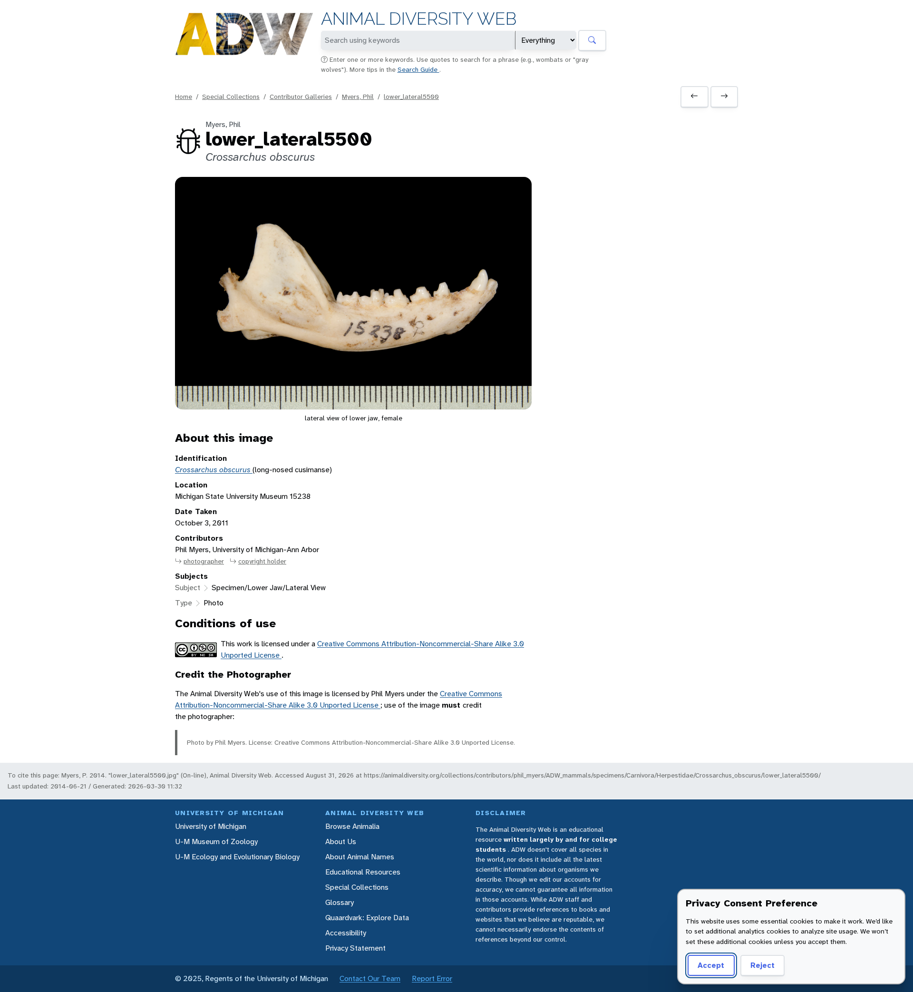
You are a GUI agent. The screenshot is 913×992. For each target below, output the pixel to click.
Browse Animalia (352, 826)
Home (183, 96)
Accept (711, 965)
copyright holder (262, 561)
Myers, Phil (358, 96)
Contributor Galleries (301, 96)
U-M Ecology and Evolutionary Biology (237, 857)
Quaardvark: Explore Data (367, 918)
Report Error (432, 978)
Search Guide (418, 69)
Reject (762, 965)
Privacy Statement (355, 948)
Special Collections (231, 96)
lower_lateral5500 (411, 96)
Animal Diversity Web (418, 18)
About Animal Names (359, 857)
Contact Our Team (370, 978)
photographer (204, 561)
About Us (340, 841)
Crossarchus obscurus (214, 470)
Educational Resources (362, 872)
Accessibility (345, 933)
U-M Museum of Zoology (216, 841)
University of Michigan (210, 826)
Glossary (339, 902)
